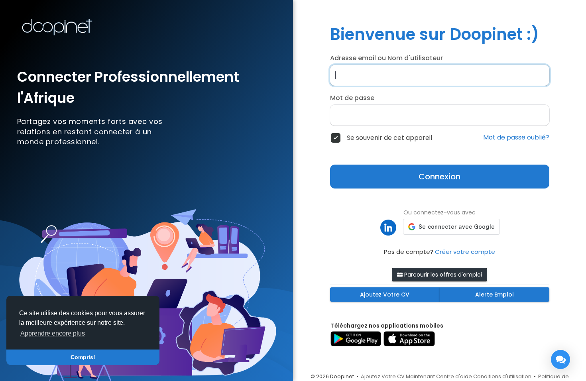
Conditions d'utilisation (502, 376)
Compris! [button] (83, 357)
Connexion (439, 176)
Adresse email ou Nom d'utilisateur (386, 58)
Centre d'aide (454, 376)
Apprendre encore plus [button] (52, 333)
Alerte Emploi (494, 295)
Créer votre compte (465, 251)
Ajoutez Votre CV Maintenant (398, 376)
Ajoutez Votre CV (384, 295)
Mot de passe (352, 98)
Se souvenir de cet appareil (389, 138)
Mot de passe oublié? (516, 137)
